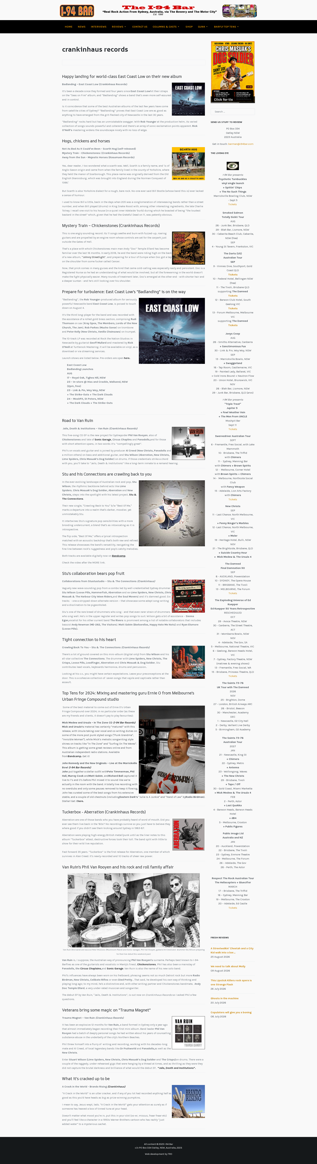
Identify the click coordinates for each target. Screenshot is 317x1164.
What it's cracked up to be (86, 1078)
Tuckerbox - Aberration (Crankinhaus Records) (104, 811)
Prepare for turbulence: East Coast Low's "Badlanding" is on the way (124, 291)
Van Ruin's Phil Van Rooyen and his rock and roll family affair (118, 867)
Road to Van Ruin (77, 420)
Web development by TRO (158, 1154)
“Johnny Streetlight (93, 257)
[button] (119, 26)
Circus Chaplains (90, 968)
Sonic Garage (103, 439)
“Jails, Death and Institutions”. (177, 1067)
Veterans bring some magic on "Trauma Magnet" (106, 1010)
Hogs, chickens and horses (86, 141)
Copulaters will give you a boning (231, 1012)
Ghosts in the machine (225, 998)
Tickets (232, 204)
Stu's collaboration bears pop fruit (93, 573)
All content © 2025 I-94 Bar (158, 1144)
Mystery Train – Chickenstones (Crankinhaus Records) (111, 225)
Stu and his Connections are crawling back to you (107, 474)
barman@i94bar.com (240, 143)
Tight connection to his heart (89, 639)
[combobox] (233, 111)
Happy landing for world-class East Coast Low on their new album (122, 76)
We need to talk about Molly (228, 966)
